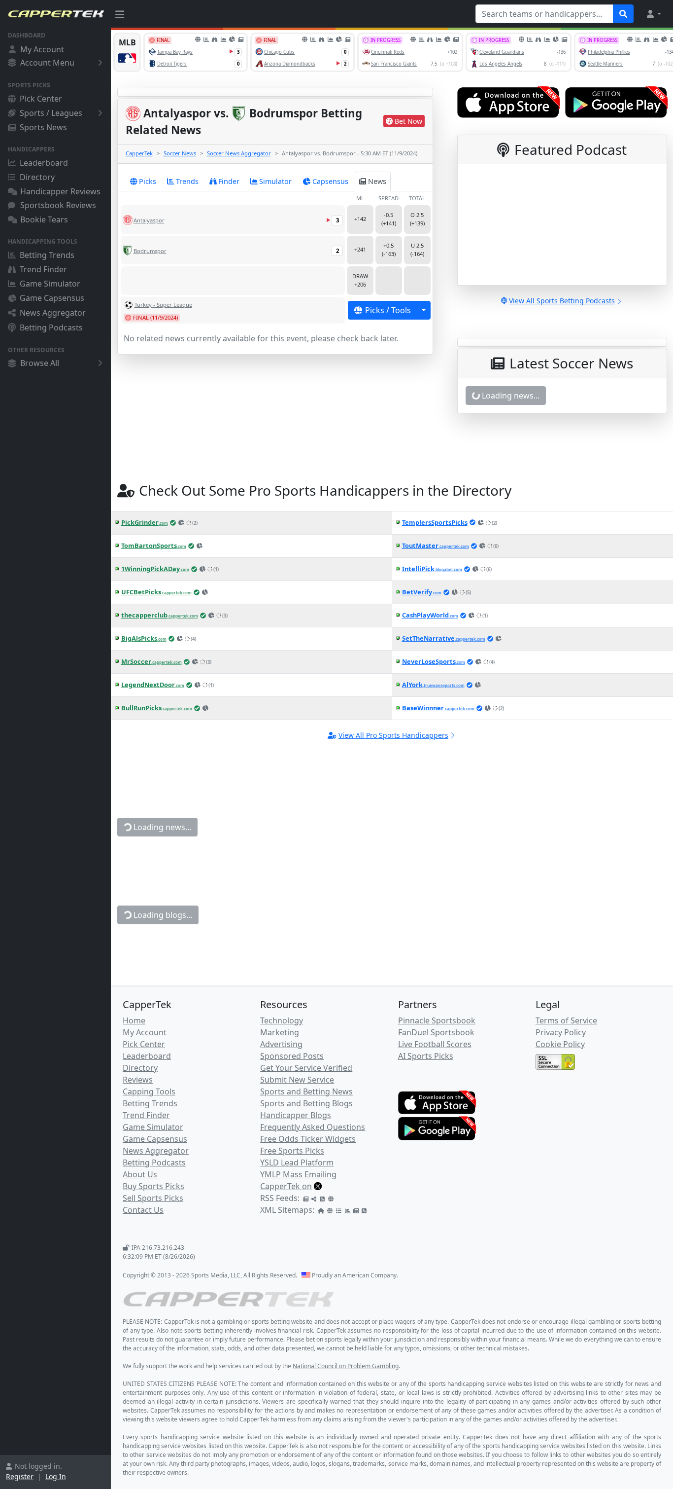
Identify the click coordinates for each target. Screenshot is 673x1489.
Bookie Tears (44, 219)
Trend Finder (43, 269)
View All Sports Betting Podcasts (562, 300)
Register (20, 1476)
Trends (187, 181)
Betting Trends (47, 255)
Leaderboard (44, 162)
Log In (55, 1476)
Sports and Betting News (306, 1091)
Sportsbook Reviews (58, 205)
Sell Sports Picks (153, 1198)
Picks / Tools (388, 310)
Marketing (279, 1032)
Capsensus (330, 181)
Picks (147, 181)
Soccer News (180, 153)
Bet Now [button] (408, 121)
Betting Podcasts (51, 327)
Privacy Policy (561, 1032)
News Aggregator (53, 312)
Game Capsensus (52, 297)
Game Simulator (50, 283)
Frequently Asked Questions (312, 1127)
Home (134, 1020)
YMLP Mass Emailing (298, 1174)
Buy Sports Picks (153, 1186)
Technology (281, 1020)
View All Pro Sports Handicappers (393, 735)
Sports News (43, 127)
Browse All (39, 363)
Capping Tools (149, 1091)
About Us (140, 1174)
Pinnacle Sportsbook (436, 1020)
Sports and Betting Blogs (306, 1103)
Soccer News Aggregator (239, 153)
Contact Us (143, 1209)
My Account (42, 49)
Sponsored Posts (292, 1056)
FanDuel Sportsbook (436, 1032)
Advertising (281, 1044)
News (377, 181)
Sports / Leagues (51, 113)
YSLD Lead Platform (297, 1162)
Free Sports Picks (292, 1150)
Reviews (138, 1079)
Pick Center (41, 98)
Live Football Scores (434, 1044)
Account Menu (47, 62)
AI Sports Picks (425, 1056)
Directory (37, 177)
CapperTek (139, 153)
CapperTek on (286, 1186)
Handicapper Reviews (60, 191)
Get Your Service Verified (306, 1067)
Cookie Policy (560, 1044)
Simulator (275, 181)
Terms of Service (566, 1020)
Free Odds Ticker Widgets (308, 1138)
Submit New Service (297, 1079)
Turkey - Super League (163, 304)
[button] (653, 14)
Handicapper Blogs (295, 1115)
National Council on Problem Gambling (346, 1366)
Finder (228, 181)
